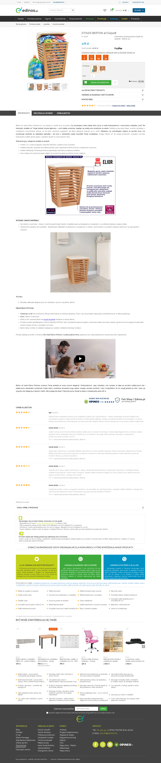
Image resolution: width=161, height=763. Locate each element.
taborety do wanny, (103, 585)
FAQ (61, 743)
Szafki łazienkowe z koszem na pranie (93, 604)
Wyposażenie (75, 19)
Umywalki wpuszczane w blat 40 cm (31, 604)
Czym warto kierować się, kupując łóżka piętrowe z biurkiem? (125, 699)
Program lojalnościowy (69, 732)
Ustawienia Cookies (45, 738)
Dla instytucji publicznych (21, 746)
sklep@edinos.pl (59, 2)
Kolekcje (114, 19)
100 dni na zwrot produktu (93, 90)
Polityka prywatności (46, 735)
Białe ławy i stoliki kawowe (120, 604)
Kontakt (27, 2)
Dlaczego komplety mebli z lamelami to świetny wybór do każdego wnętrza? (125, 680)
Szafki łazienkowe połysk (27, 608)
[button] (73, 10)
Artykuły (63, 730)
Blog (18, 730)
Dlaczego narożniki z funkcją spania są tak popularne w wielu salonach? (93, 686)
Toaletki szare (22, 601)
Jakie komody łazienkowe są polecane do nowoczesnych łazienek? (93, 675)
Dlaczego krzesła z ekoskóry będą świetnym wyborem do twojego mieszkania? (61, 693)
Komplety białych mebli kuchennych (124, 595)
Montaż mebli (87, 99)
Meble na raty (43, 743)
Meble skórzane (54, 591)
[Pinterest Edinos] (110, 745)
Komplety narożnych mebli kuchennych (63, 608)
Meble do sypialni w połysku (28, 591)
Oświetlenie (60, 19)
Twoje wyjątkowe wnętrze (45, 523)
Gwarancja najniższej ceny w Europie (98, 95)
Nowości (90, 19)
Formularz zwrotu (23, 750)
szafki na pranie (72, 585)
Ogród (48, 19)
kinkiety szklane (133, 583)
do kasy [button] (137, 10)
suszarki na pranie (32, 585)
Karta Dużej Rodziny (46, 745)
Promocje (101, 19)
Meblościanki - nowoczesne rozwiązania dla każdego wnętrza (30, 675)
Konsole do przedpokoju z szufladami (62, 595)
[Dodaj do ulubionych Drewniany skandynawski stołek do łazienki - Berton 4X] (115, 82)
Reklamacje (64, 748)
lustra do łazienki (72, 583)
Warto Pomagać (22, 738)
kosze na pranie (49, 319)
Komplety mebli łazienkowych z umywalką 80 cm (122, 600)
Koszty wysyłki (44, 730)
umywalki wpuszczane (87, 585)
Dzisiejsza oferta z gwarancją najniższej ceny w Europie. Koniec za (108, 52)
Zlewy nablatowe (86, 601)
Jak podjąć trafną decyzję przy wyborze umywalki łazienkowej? (122, 675)
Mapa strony (65, 751)
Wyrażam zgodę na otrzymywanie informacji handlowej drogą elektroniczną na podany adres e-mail (82, 713)
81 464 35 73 (103, 730)
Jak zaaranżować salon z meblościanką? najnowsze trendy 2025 (63, 680)
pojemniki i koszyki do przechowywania (93, 583)
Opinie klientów (44, 748)
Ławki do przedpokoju (119, 608)
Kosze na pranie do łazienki (58, 601)
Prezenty (135, 19)
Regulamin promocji (68, 738)
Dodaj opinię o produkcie (27, 508)
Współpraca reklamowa (25, 740)
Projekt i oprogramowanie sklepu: (65, 759)
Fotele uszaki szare (24, 595)
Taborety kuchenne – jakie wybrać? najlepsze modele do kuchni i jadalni (62, 699)
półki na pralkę (61, 585)
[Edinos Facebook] (95, 745)
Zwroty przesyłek (45, 740)
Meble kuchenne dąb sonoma (90, 591)
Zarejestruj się (138, 2)
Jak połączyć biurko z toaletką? (122, 695)
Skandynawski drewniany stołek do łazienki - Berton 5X (69, 439)
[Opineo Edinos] (123, 745)
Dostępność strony (45, 751)
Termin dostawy (44, 732)
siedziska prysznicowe (47, 585)
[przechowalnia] (106, 10)
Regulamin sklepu (67, 735)
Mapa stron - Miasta (68, 745)
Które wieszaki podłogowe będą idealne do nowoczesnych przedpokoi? (94, 699)
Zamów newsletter (64, 708)
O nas (19, 2)
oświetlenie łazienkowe (41, 583)
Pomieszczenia (34, 19)
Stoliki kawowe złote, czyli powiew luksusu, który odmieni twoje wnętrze (31, 680)
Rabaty (63, 740)
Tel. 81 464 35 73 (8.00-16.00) (41, 2)
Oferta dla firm (22, 743)
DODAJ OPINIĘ (131, 105)
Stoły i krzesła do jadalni (88, 608)
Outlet (124, 19)
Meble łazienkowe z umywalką (91, 595)
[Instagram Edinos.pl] (103, 745)
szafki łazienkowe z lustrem (117, 583)
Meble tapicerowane (56, 604)
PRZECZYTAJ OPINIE (118, 105)
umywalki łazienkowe (57, 583)
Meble (21, 19)
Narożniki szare (116, 591)
